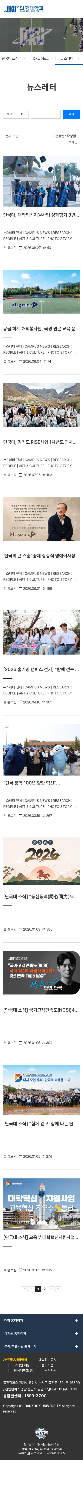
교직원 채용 (22, 1365)
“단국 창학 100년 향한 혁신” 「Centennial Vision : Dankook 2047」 (41, 783)
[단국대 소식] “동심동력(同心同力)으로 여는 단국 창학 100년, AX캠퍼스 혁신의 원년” (40, 896)
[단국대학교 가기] (23, 9)
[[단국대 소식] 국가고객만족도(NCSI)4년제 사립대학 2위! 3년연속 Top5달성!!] (41, 978)
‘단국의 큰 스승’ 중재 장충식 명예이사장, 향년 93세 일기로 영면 (40, 556)
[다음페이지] (51, 1289)
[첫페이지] (24, 1289)
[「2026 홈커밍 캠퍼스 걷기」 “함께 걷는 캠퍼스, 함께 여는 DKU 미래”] (41, 637)
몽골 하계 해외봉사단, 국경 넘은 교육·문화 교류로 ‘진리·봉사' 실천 (41, 329)
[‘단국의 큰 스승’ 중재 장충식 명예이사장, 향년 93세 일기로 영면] (41, 524)
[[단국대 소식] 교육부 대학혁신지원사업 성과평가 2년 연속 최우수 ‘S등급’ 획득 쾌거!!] (41, 1205)
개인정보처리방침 (15, 1360)
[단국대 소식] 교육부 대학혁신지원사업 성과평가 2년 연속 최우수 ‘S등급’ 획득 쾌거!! (41, 1237)
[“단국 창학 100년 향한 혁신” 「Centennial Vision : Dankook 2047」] (41, 751)
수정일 (73, 142)
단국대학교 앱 (23, 1371)
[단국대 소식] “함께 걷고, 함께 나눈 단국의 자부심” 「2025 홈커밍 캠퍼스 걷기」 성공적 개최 (41, 1124)
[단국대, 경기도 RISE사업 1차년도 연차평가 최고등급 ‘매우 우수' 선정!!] (41, 410)
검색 (71, 114)
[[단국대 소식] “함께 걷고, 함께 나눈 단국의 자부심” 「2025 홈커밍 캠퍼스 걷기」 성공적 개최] (41, 1092)
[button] (11, 58)
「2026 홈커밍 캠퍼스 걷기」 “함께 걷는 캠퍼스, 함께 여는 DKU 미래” (41, 669)
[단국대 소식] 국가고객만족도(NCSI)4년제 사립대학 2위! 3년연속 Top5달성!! (41, 1010)
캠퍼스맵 (47, 1365)
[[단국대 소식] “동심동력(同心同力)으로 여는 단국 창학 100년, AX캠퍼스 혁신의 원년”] (41, 865)
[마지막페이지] (58, 1289)
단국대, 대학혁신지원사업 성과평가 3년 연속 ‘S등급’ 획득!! (39, 215)
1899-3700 (35, 1395)
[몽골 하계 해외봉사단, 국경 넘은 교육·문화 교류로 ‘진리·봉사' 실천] (41, 297)
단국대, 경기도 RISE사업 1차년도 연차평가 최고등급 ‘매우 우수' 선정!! (40, 442)
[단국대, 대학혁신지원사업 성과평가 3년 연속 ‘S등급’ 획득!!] (41, 183)
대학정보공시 (48, 1360)
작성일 (71, 136)
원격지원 (50, 1371)
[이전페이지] (31, 1289)
